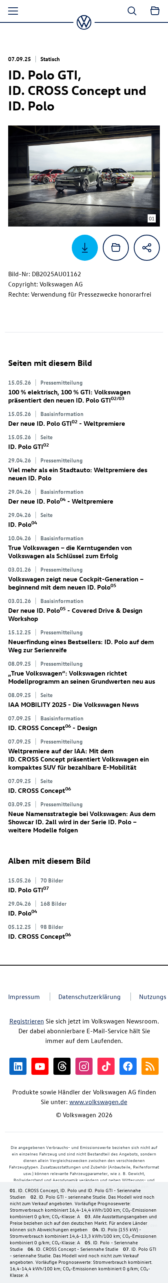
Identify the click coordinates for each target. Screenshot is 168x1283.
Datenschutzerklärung (89, 997)
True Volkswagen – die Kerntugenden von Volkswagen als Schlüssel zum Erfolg (70, 552)
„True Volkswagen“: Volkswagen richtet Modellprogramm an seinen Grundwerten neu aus (81, 677)
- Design (52, 728)
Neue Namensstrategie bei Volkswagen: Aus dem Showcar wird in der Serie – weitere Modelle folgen (81, 822)
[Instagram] (84, 1066)
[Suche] (132, 11)
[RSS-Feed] (150, 1066)
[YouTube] (40, 1066)
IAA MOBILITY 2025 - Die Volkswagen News (73, 704)
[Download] (85, 248)
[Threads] (62, 1066)
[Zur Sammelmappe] (155, 11)
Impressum (24, 997)
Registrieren (26, 1021)
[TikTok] (106, 1066)
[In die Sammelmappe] (116, 248)
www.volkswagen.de (98, 1102)
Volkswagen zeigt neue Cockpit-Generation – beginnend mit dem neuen (76, 583)
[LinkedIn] (18, 1066)
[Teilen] (147, 248)
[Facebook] (128, 1066)
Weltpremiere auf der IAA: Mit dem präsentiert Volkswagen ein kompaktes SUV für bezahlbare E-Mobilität (78, 759)
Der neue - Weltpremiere (66, 423)
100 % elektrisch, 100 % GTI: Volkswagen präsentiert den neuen (69, 396)
